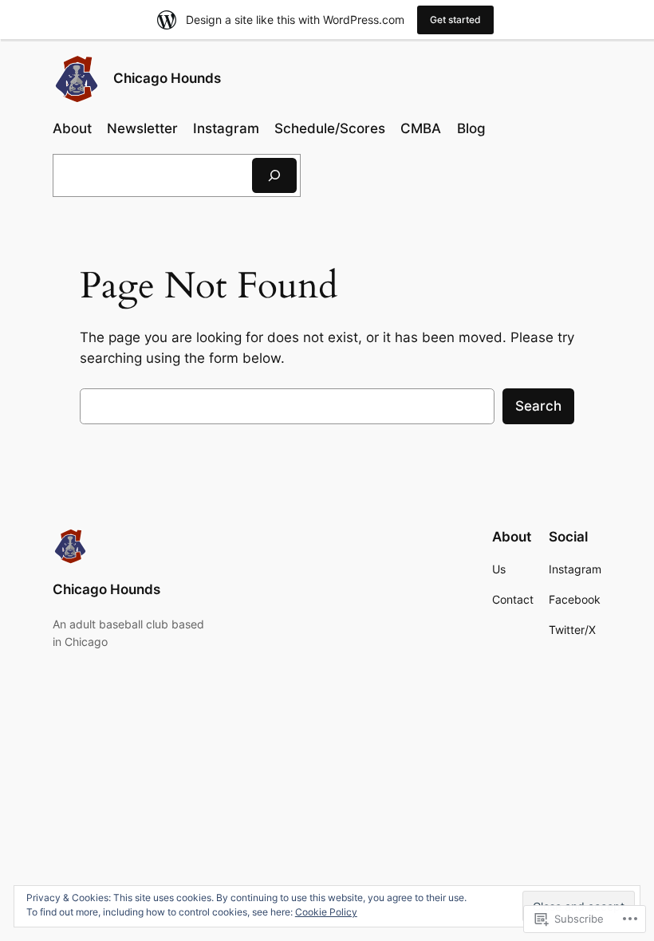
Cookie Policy (326, 912)
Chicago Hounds (167, 78)
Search (538, 406)
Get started (455, 20)
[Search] (274, 175)
